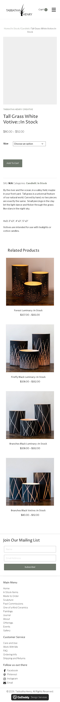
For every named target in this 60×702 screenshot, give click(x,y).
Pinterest (12, 674)
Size (5, 143)
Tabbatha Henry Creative (18, 109)
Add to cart (13, 163)
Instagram (12, 678)
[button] (30, 567)
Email (10, 682)
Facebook (12, 670)
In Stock (15, 28)
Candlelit (25, 28)
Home (7, 28)
